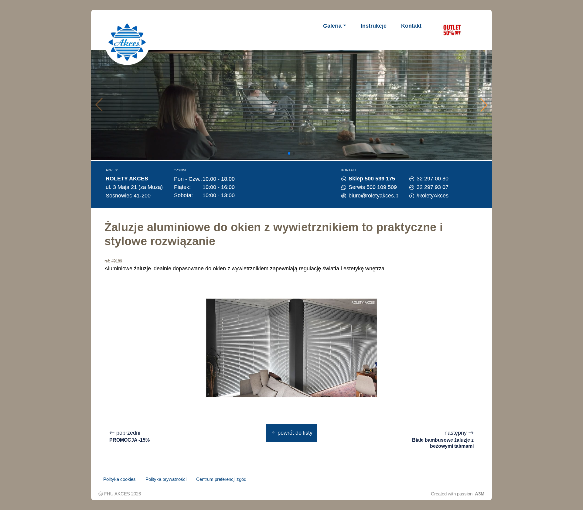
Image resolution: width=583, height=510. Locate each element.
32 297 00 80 (432, 179)
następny (443, 439)
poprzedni (129, 436)
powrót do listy (294, 433)
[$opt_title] (452, 30)
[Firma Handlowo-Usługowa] (127, 42)
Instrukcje (374, 26)
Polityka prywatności (165, 479)
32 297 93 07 (432, 187)
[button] (484, 104)
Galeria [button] (332, 26)
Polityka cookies (119, 479)
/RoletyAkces (432, 196)
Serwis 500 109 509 (373, 187)
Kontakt (411, 26)
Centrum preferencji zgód (221, 479)
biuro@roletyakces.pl (374, 196)
